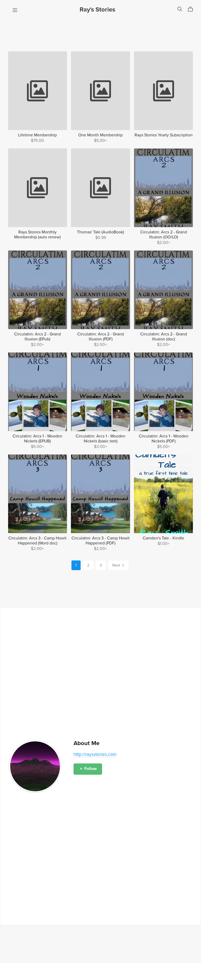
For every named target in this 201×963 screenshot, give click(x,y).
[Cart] (192, 9)
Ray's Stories (97, 9)
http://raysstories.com (95, 754)
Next (116, 565)
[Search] (179, 9)
